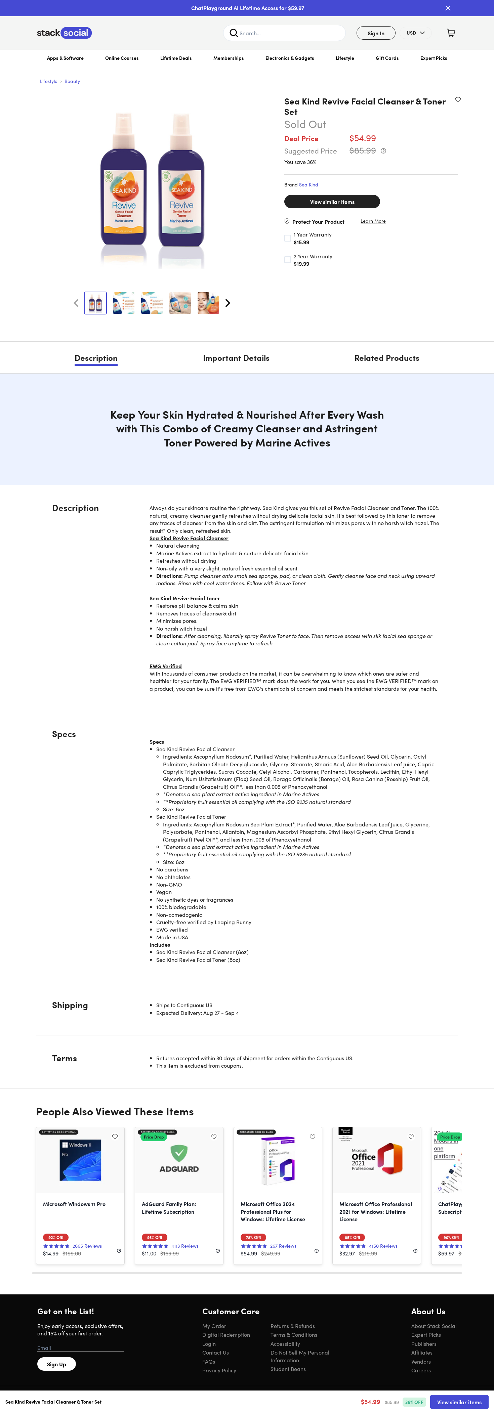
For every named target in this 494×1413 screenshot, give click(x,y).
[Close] (448, 8)
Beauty (72, 81)
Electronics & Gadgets (289, 57)
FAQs (208, 1361)
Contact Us (215, 1352)
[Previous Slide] (76, 303)
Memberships (228, 57)
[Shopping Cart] (451, 33)
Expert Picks (433, 57)
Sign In (376, 33)
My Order (214, 1325)
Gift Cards (387, 57)
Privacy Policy (219, 1370)
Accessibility (285, 1343)
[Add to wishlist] (458, 99)
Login (209, 1343)
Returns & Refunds (293, 1325)
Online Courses (122, 57)
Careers (421, 1370)
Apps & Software (65, 57)
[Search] (234, 33)
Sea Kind (308, 184)
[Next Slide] (228, 303)
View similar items (332, 201)
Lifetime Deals (176, 57)
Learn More (373, 221)
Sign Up (56, 1364)
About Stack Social (434, 1325)
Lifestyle (345, 57)
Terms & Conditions (294, 1334)
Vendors (421, 1361)
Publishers (424, 1343)
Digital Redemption (226, 1334)
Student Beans (288, 1368)
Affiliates (422, 1352)
